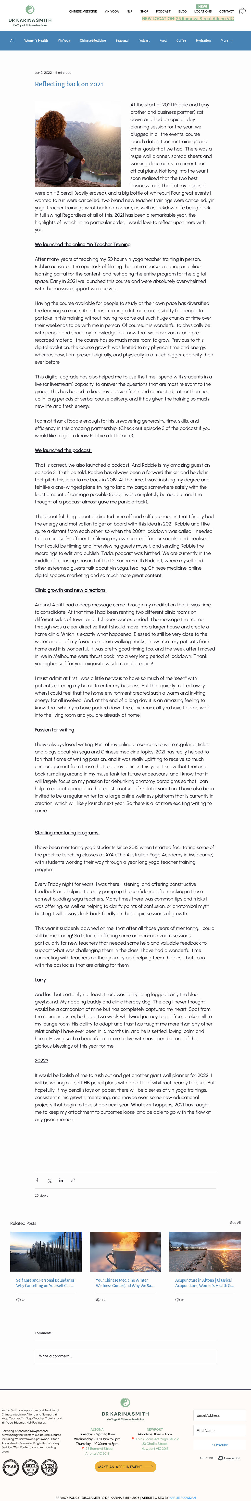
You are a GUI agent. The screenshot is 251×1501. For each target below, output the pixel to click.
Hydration (203, 40)
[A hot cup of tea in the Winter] (125, 1252)
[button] (202, 11)
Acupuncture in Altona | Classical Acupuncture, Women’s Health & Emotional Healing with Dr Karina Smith (204, 1283)
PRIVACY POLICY (67, 1498)
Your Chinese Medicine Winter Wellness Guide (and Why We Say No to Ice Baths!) (124, 1283)
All (12, 40)
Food (163, 40)
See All (235, 1223)
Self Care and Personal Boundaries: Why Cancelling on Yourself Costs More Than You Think (45, 1283)
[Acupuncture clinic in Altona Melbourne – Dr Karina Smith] (205, 1252)
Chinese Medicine (93, 40)
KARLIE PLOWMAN (182, 1498)
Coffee (181, 40)
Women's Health (36, 40)
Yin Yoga (64, 40)
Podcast (144, 40)
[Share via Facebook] (37, 1180)
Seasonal (122, 40)
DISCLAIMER (90, 1498)
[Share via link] (73, 1180)
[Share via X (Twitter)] (49, 1180)
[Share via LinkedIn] (61, 1180)
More (224, 40)
